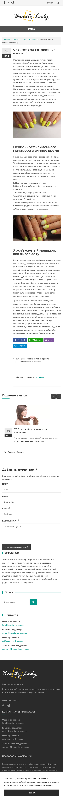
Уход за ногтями (29, 39)
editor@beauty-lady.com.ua (14, 633)
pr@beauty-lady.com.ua (12, 641)
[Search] (33, 602)
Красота (16, 39)
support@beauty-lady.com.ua (15, 649)
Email (6, 496)
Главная (6, 39)
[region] (31, 785)
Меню (50, 2)
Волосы (11, 452)
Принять (32, 792)
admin (38, 362)
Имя (5, 483)
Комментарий (10, 520)
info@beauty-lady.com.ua (13, 625)
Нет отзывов (25, 362)
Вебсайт (7, 508)
